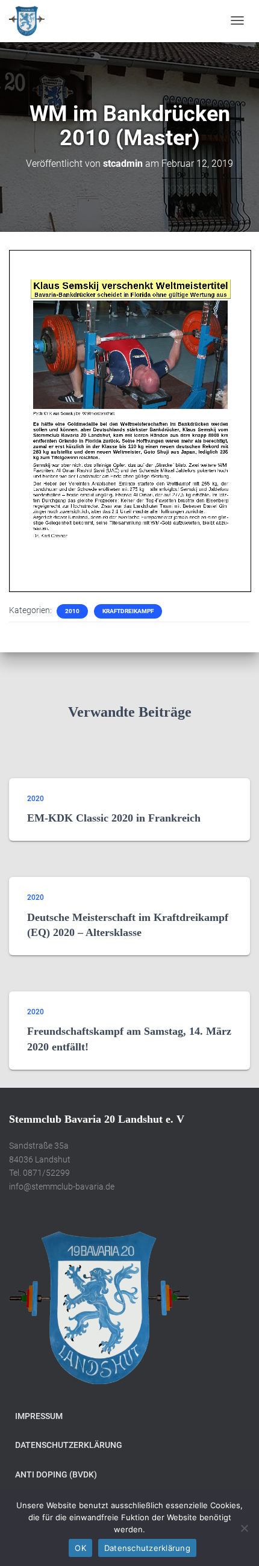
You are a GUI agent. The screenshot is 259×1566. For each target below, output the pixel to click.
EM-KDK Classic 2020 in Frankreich (114, 818)
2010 (72, 611)
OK (80, 1548)
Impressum (39, 1416)
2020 (35, 798)
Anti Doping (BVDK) (56, 1474)
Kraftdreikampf (128, 611)
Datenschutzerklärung (68, 1445)
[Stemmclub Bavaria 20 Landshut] (27, 21)
